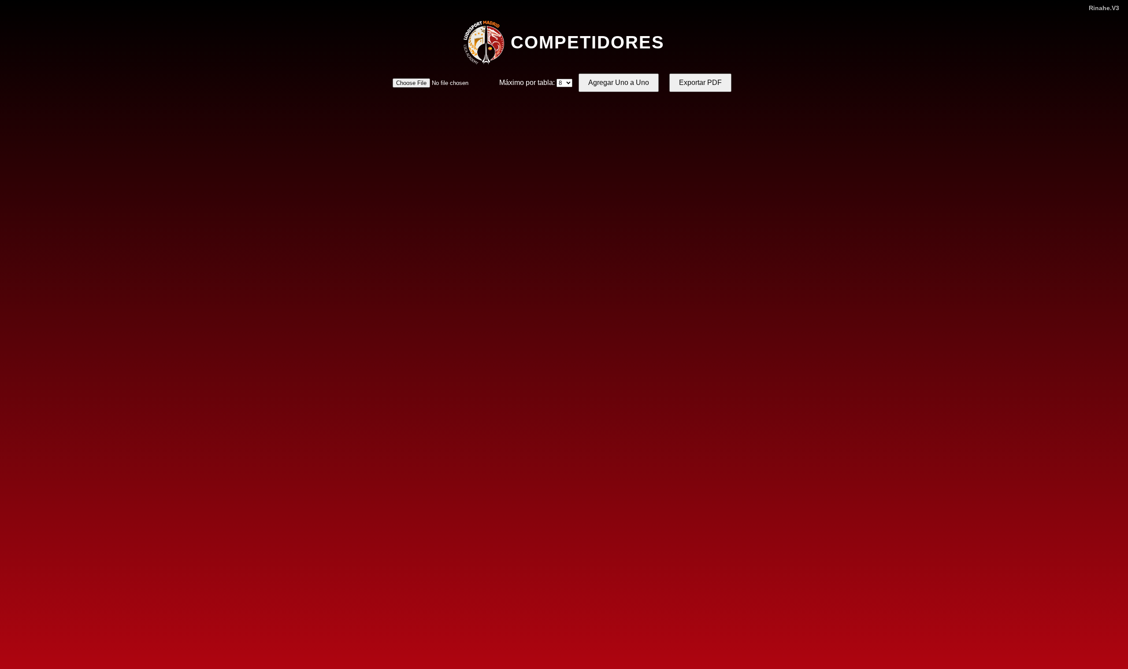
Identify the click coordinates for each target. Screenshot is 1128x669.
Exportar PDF (700, 82)
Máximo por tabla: (527, 82)
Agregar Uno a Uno (618, 82)
